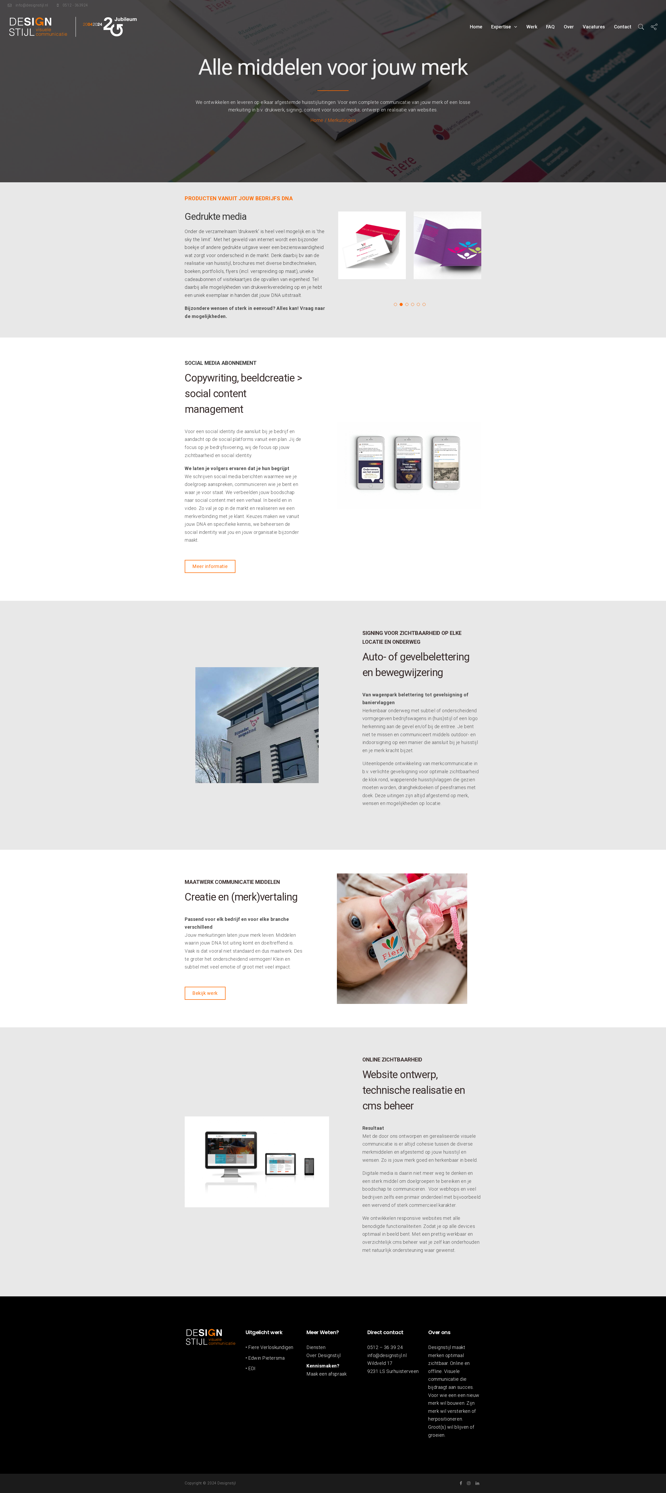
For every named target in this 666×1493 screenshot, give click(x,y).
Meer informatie (210, 566)
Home (476, 26)
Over (569, 26)
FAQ (550, 26)
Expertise (501, 26)
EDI (252, 1368)
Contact (622, 26)
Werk (531, 26)
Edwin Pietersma (266, 1358)
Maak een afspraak (326, 1374)
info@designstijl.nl (387, 1355)
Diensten (315, 1347)
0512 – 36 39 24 (385, 1347)
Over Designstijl (323, 1355)
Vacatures (594, 26)
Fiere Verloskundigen (270, 1347)
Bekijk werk (205, 993)
